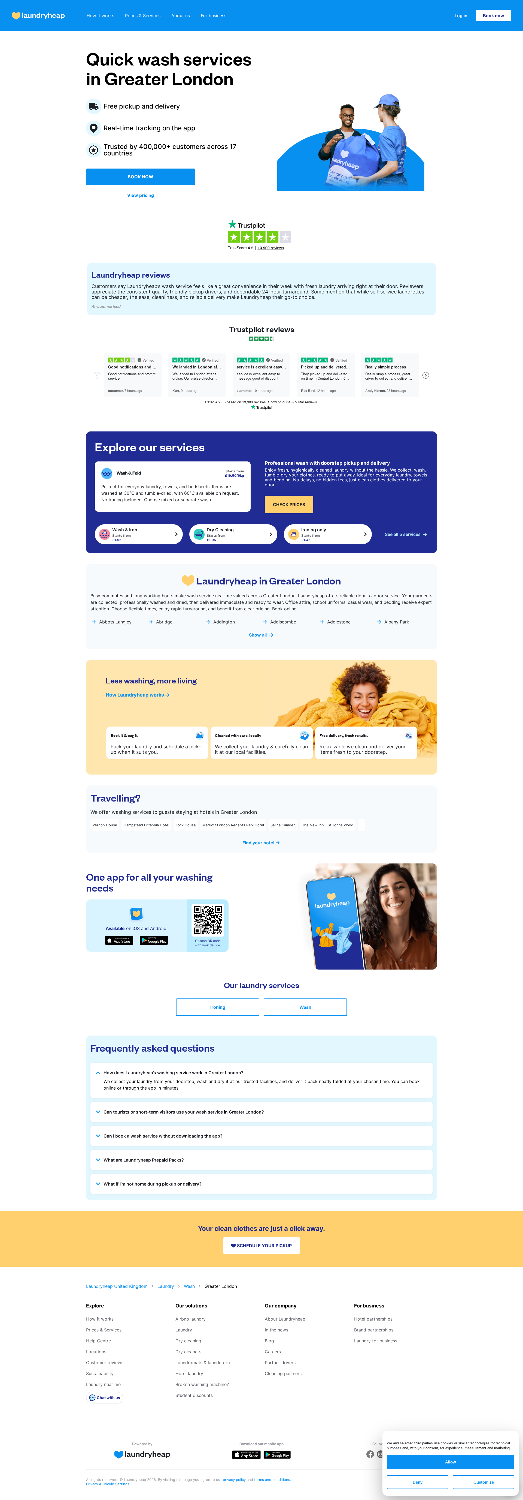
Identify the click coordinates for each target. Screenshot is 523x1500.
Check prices (289, 504)
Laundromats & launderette (203, 1362)
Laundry (165, 1286)
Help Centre (98, 1340)
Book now (493, 15)
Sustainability (100, 1373)
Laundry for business (375, 1340)
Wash (305, 1007)
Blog (269, 1340)
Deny (417, 1482)
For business (213, 15)
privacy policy (235, 1479)
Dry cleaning (188, 1340)
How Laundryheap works (135, 695)
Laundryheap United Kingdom (117, 1286)
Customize (483, 1482)
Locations (96, 1351)
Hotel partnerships (373, 1319)
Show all (258, 635)
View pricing (140, 195)
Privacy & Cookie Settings (107, 1484)
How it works (100, 15)
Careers (273, 1351)
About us (180, 15)
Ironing (217, 1007)
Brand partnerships (373, 1330)
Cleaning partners (283, 1373)
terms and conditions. (272, 1479)
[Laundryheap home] (38, 16)
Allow (450, 1462)
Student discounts (194, 1395)
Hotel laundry (189, 1373)
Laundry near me (103, 1384)
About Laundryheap (285, 1319)
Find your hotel (258, 842)
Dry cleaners (188, 1351)
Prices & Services (142, 15)
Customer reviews (104, 1362)
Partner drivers (280, 1362)
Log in (461, 15)
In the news (276, 1330)
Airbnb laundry (190, 1319)
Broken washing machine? (202, 1384)
